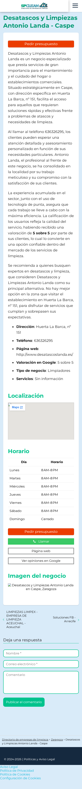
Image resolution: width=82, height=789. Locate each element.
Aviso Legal (9, 767)
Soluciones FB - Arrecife (64, 619)
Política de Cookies (15, 774)
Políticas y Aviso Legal (39, 759)
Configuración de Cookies (20, 778)
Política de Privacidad (17, 771)
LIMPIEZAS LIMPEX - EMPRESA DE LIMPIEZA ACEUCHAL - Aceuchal (22, 619)
